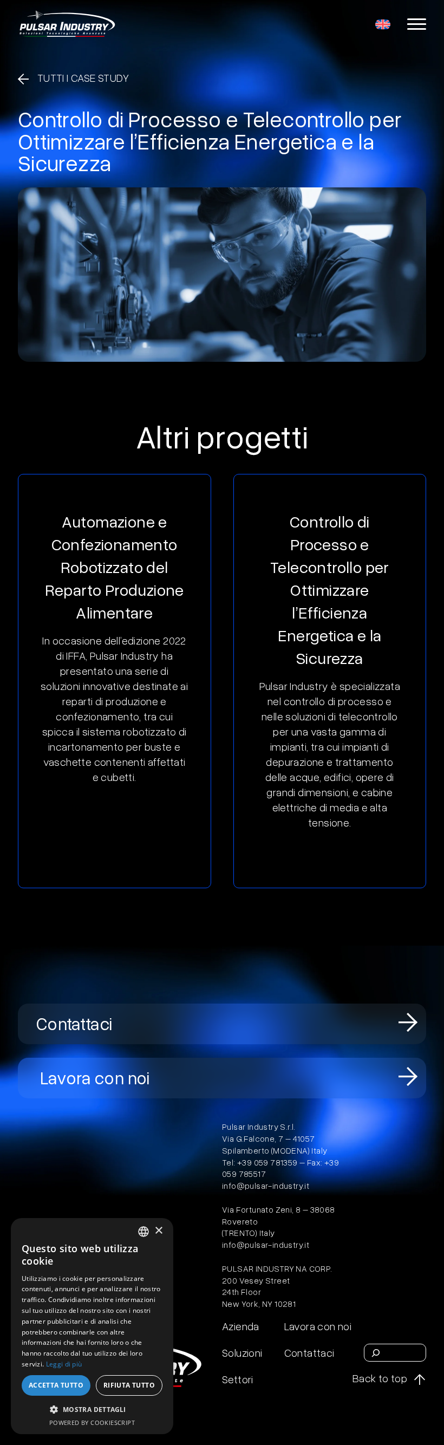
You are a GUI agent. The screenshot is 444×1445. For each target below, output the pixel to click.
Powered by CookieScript (92, 1422)
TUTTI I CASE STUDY (83, 77)
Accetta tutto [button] (56, 1385)
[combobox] (143, 1231)
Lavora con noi (96, 1078)
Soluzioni (242, 1352)
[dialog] (92, 1326)
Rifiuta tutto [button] (129, 1385)
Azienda (240, 1325)
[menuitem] (383, 24)
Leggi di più (64, 1364)
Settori (237, 1378)
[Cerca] (375, 1352)
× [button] (158, 1231)
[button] (92, 1409)
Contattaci (74, 1024)
